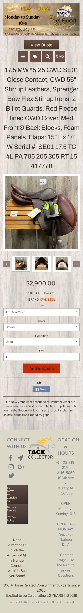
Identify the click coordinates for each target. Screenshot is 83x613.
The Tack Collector (40, 602)
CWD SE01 (47, 299)
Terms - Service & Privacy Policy (11, 514)
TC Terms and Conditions (12, 494)
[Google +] (19, 466)
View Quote (41, 45)
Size (41, 306)
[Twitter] (10, 475)
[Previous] (6, 264)
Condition (41, 336)
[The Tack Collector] (41, 19)
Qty (41, 351)
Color (41, 321)
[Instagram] (10, 466)
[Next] (76, 264)
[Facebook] (10, 457)
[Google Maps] (19, 457)
